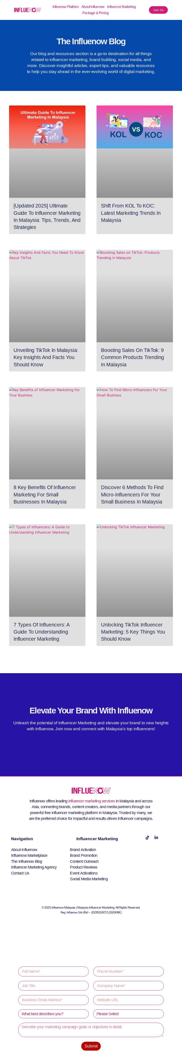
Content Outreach (84, 861)
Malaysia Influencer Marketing (95, 907)
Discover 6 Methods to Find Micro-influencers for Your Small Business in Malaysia (132, 494)
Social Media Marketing (88, 879)
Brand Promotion (83, 855)
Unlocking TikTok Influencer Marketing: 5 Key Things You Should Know (133, 632)
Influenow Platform (66, 7)
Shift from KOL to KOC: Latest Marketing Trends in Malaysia (131, 213)
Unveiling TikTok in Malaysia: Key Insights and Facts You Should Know (46, 357)
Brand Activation (83, 849)
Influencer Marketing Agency (34, 867)
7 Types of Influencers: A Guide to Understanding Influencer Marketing (41, 632)
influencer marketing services (91, 801)
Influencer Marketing (121, 7)
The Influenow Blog (26, 861)
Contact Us (20, 873)
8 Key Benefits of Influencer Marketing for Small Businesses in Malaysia (45, 494)
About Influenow (92, 7)
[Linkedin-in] (156, 838)
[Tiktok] (147, 838)
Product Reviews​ (83, 867)
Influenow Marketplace (29, 855)
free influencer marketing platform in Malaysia (81, 813)
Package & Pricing (95, 13)
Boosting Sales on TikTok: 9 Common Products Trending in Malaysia (132, 357)
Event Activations (83, 873)
